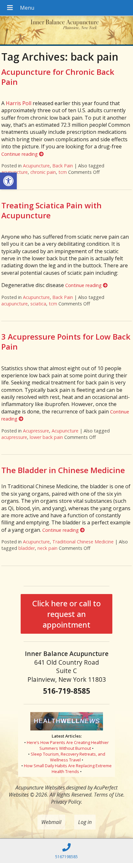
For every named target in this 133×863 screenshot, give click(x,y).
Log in (85, 822)
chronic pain (43, 172)
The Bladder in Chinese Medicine (63, 470)
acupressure (14, 437)
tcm (62, 172)
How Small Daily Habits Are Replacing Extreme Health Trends (68, 768)
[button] (8, 181)
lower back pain (46, 437)
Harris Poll (18, 103)
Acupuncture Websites (40, 787)
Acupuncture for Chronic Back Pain (57, 76)
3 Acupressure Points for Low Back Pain (65, 341)
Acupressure (36, 431)
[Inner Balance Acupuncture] (66, 31)
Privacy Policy (66, 801)
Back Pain (62, 166)
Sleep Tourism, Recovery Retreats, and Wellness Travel (68, 757)
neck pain (47, 548)
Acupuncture (36, 166)
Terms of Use (108, 794)
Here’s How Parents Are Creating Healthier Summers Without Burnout (68, 745)
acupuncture (14, 172)
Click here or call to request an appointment (66, 614)
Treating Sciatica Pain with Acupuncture (51, 210)
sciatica (38, 304)
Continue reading (20, 154)
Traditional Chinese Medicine (83, 542)
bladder (26, 548)
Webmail (51, 822)
